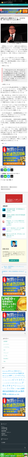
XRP (10, 375)
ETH (21, 371)
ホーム (2, 15)
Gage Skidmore (23, 41)
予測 (20, 388)
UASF (8, 375)
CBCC (12, 371)
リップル (5, 355)
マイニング (6, 352)
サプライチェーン (17, 377)
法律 (19, 391)
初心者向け (6, 358)
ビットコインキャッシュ (14, 383)
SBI (23, 373)
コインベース (11, 377)
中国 (18, 388)
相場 (10, 394)
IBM (12, 373)
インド (13, 375)
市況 (4, 361)
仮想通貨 (13, 15)
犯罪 (7, 394)
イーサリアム (5, 187)
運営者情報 (3, 430)
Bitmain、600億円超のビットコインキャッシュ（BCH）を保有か (14, 267)
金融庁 (15, 394)
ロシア (15, 388)
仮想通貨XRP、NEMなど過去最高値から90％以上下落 (13, 272)
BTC (9, 371)
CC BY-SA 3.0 (17, 41)
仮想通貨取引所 (11, 391)
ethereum (4, 373)
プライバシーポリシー (6, 432)
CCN (5, 143)
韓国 (18, 394)
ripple (20, 373)
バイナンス (9, 380)
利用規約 (3, 433)
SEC (3, 375)
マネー (7, 15)
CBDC (16, 371)
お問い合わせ (4, 435)
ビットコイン (13, 187)
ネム (6, 380)
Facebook (9, 373)
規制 (13, 394)
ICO (4, 350)
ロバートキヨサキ (6, 189)
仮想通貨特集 (4, 428)
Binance (4, 371)
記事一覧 (14, 260)
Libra (17, 373)
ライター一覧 (4, 429)
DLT (19, 371)
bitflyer (7, 371)
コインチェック (5, 377)
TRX (5, 375)
